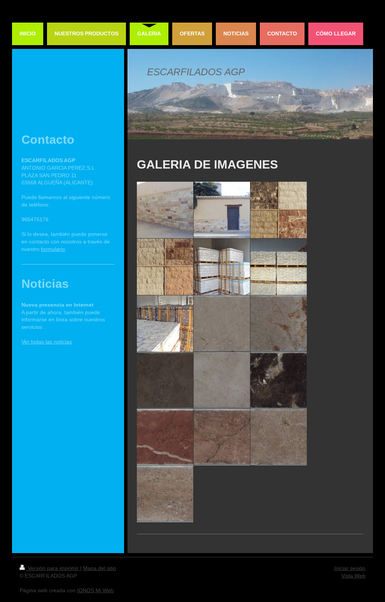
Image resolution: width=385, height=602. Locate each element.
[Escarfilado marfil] (222, 323)
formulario (53, 249)
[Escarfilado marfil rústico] (278, 323)
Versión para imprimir (53, 568)
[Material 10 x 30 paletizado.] (222, 267)
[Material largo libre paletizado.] (278, 267)
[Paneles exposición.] (278, 210)
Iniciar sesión (349, 568)
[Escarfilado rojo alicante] (165, 437)
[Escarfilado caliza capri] (222, 380)
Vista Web (353, 576)
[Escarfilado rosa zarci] (278, 437)
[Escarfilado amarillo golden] (165, 380)
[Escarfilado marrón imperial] (278, 380)
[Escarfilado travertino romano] (165, 494)
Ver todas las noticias (46, 342)
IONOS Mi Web (95, 590)
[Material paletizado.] (165, 323)
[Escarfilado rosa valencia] (222, 437)
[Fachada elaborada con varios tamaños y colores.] (165, 210)
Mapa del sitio (99, 568)
